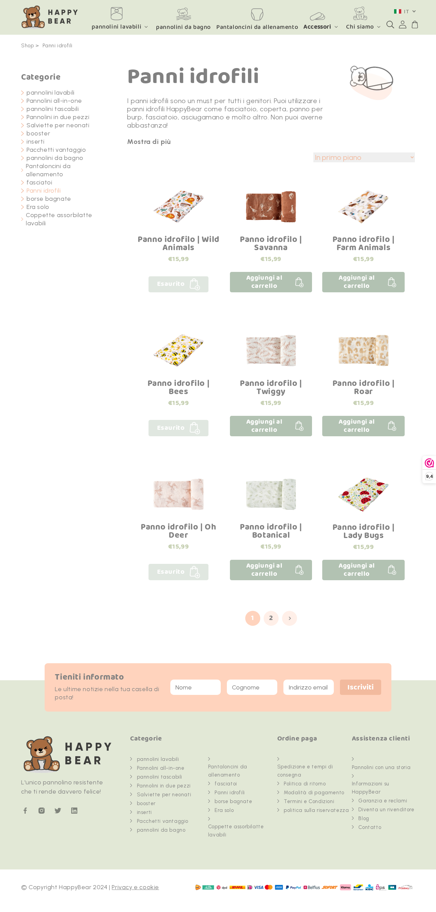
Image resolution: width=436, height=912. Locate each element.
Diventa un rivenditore (386, 810)
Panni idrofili (58, 46)
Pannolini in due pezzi (58, 117)
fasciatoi (39, 182)
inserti (35, 141)
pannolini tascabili (53, 109)
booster (38, 133)
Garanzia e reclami (382, 801)
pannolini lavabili (116, 26)
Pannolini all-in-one (54, 100)
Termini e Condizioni (309, 801)
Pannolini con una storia (381, 767)
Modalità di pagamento (314, 792)
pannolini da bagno (55, 158)
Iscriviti (360, 688)
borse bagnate (49, 198)
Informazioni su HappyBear (370, 788)
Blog (363, 818)
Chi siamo (360, 26)
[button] (390, 24)
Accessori (317, 26)
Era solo (38, 207)
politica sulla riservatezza (316, 810)
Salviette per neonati (58, 125)
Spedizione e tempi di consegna (305, 771)
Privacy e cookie (135, 887)
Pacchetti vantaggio (56, 149)
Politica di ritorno (305, 784)
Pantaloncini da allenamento (48, 170)
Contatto (369, 827)
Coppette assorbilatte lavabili (59, 219)
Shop (27, 46)
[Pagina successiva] (289, 618)
